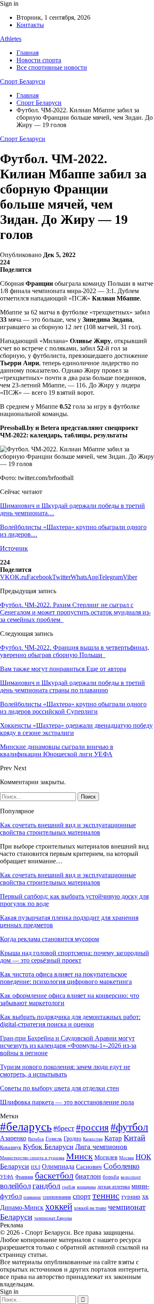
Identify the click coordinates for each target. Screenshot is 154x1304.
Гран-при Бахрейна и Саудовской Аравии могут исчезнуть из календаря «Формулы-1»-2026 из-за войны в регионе (68, 1045)
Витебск (36, 1139)
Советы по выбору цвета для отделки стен (59, 1088)
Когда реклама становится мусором (49, 938)
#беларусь (26, 1126)
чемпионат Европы (53, 1217)
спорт (82, 1196)
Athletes (10, 38)
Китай (134, 1137)
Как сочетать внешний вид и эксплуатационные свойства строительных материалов (68, 829)
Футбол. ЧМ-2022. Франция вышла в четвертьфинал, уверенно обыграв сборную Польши (74, 651)
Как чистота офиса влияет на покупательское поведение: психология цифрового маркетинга (66, 978)
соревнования (57, 1197)
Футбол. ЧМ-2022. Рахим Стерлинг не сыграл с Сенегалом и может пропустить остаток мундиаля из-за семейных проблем (75, 612)
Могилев (105, 1157)
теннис (106, 1195)
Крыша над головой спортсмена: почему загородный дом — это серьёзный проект (74, 956)
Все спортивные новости (51, 67)
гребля (68, 1186)
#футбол (129, 1127)
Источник (14, 548)
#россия (92, 1127)
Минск (79, 1156)
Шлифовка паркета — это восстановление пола (67, 1102)
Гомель (54, 1139)
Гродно (72, 1139)
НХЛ (35, 1167)
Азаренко (13, 1138)
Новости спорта (38, 60)
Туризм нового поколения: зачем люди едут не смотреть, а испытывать (65, 1070)
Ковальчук (10, 1147)
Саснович (89, 1166)
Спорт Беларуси (22, 81)
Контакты (30, 24)
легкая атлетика (113, 1187)
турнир (130, 1196)
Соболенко (121, 1166)
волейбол (15, 1185)
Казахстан (93, 1138)
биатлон (88, 1176)
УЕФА (7, 1177)
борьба (111, 1177)
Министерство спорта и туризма (32, 1158)
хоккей (58, 1206)
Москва (126, 1157)
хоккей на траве (90, 1208)
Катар (113, 1138)
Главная (27, 52)
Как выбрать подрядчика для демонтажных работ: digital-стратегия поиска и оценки (70, 1020)
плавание (32, 1197)
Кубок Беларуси (48, 1146)
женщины (86, 1186)
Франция (24, 1176)
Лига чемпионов (101, 1146)
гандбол (46, 1185)
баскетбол (54, 1176)
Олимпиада (58, 1166)
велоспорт (131, 1177)
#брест (63, 1128)
